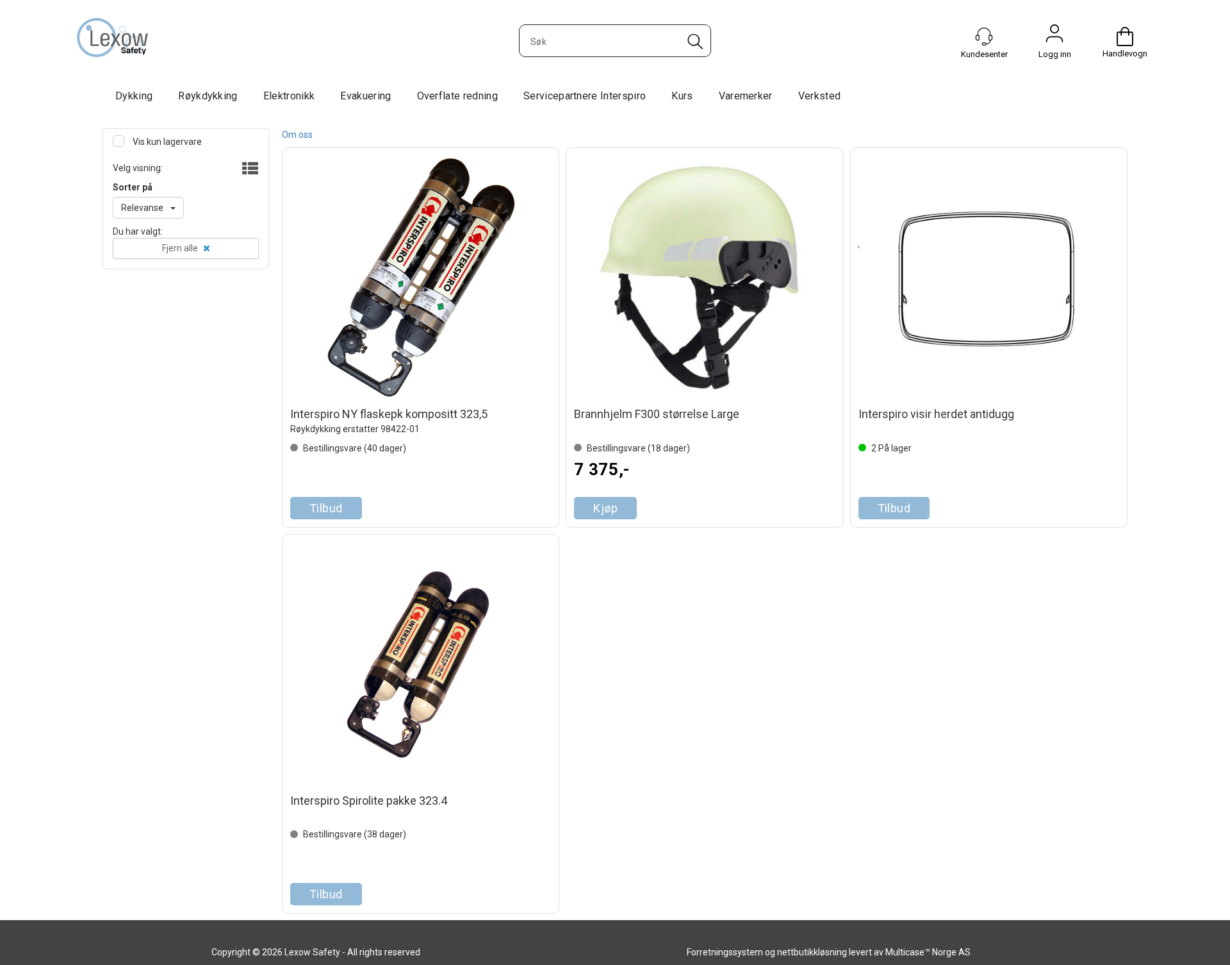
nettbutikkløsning (812, 952)
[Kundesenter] (984, 36)
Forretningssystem (725, 952)
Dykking (133, 96)
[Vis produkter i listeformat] (249, 169)
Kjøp (605, 508)
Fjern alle (180, 248)
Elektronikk (289, 96)
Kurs (682, 96)
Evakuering (365, 96)
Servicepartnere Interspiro (584, 96)
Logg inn (1054, 36)
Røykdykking (208, 96)
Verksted (819, 96)
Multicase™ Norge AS (928, 952)
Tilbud (326, 508)
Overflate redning (457, 96)
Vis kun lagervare (166, 142)
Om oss (297, 135)
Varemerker (746, 96)
